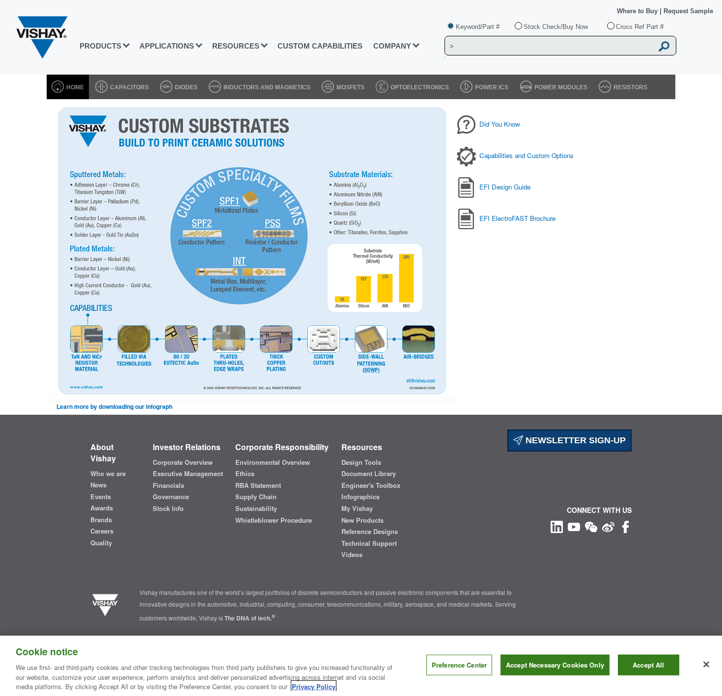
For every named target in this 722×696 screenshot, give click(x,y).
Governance (171, 496)
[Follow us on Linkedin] (557, 526)
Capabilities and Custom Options (526, 155)
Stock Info (168, 508)
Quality (101, 542)
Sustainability (256, 508)
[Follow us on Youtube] (574, 526)
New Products (362, 520)
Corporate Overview (183, 462)
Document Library (368, 473)
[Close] (706, 664)
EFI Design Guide (504, 186)
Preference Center (459, 664)
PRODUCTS (100, 46)
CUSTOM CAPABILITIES (320, 46)
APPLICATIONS (166, 46)
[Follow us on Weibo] (608, 526)
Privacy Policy (313, 686)
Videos (351, 554)
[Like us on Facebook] (625, 526)
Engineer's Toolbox (370, 485)
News (98, 485)
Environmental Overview (272, 462)
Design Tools (361, 462)
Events (100, 496)
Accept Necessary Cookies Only (555, 664)
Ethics (244, 473)
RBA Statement (258, 485)
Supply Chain (256, 496)
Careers (101, 531)
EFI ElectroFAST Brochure (517, 218)
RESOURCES (235, 46)
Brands (101, 519)
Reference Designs (369, 531)
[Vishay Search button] (664, 46)
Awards (101, 508)
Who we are (108, 473)
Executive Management (188, 473)
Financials (168, 485)
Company (392, 46)
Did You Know (499, 124)
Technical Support (369, 543)
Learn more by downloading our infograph (114, 406)
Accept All (648, 664)
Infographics (360, 496)
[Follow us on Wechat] (591, 526)
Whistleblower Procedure (273, 520)
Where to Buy (638, 11)
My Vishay (357, 508)
